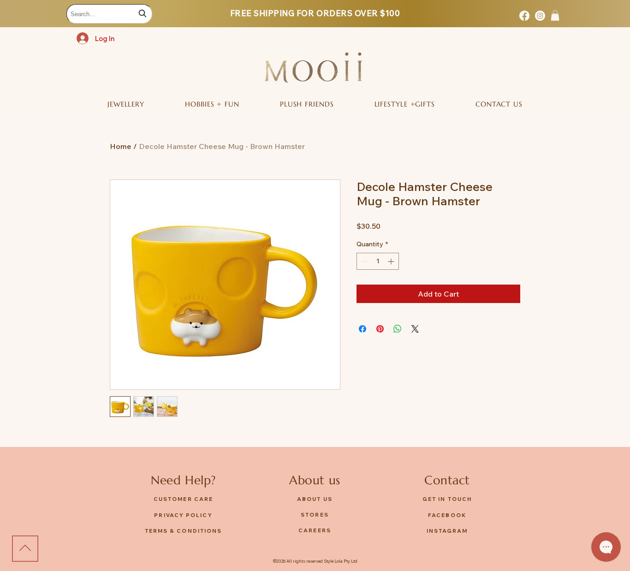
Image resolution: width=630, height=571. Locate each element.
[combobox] (109, 14)
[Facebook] (524, 16)
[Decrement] (363, 261)
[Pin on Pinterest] (380, 328)
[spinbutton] (377, 261)
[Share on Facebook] (362, 328)
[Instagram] (540, 16)
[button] (555, 15)
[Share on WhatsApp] (397, 328)
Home (120, 146)
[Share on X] (415, 328)
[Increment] (392, 261)
